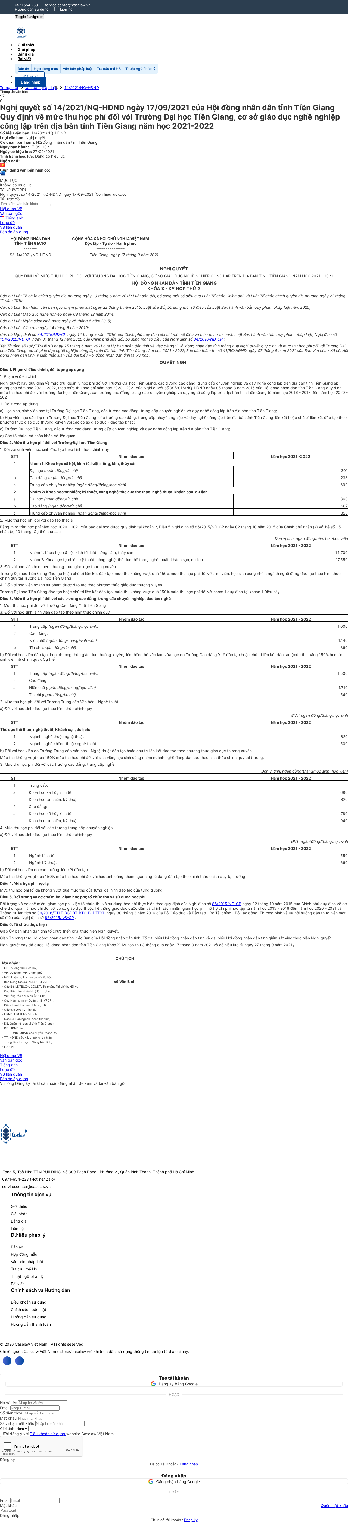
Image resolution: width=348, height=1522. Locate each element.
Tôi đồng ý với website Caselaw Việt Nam (59, 1433)
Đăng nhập (189, 1464)
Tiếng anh (13, 218)
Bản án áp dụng (14, 231)
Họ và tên (8, 1402)
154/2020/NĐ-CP (15, 339)
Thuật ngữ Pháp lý (140, 68)
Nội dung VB (11, 208)
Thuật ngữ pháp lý (27, 1276)
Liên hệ (66, 9)
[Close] (0, 1374)
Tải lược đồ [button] (10, 199)
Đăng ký (191, 1520)
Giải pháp (19, 1213)
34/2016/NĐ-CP (51, 334)
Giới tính (7, 1428)
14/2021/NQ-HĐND (81, 87)
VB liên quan (11, 227)
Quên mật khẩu (334, 1505)
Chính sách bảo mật (28, 1309)
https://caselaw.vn (74, 1351)
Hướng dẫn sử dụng (32, 9)
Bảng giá (19, 1221)
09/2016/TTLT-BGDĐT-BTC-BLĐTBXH (71, 913)
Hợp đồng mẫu (46, 68)
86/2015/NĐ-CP (226, 903)
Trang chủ (9, 87)
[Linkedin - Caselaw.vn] (19, 1360)
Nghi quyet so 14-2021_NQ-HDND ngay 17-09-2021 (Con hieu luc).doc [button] (63, 194)
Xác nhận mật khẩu (17, 1423)
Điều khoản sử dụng (28, 1302)
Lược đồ (7, 222)
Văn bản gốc (11, 213)
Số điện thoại (11, 1413)
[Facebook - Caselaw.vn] (7, 1360)
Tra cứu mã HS (109, 68)
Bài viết (24, 58)
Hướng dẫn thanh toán (31, 1324)
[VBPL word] (2, 175)
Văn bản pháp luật (77, 68)
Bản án (23, 68)
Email (4, 1407)
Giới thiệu (19, 1206)
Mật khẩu (8, 1418)
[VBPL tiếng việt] (2, 165)
